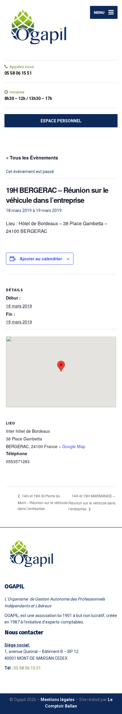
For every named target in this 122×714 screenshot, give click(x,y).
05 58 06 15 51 (27, 668)
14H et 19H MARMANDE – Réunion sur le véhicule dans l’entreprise (91, 502)
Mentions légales (58, 699)
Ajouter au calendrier (41, 258)
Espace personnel (61, 121)
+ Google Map (72, 446)
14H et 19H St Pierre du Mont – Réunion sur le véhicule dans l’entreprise (43, 502)
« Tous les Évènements (32, 157)
